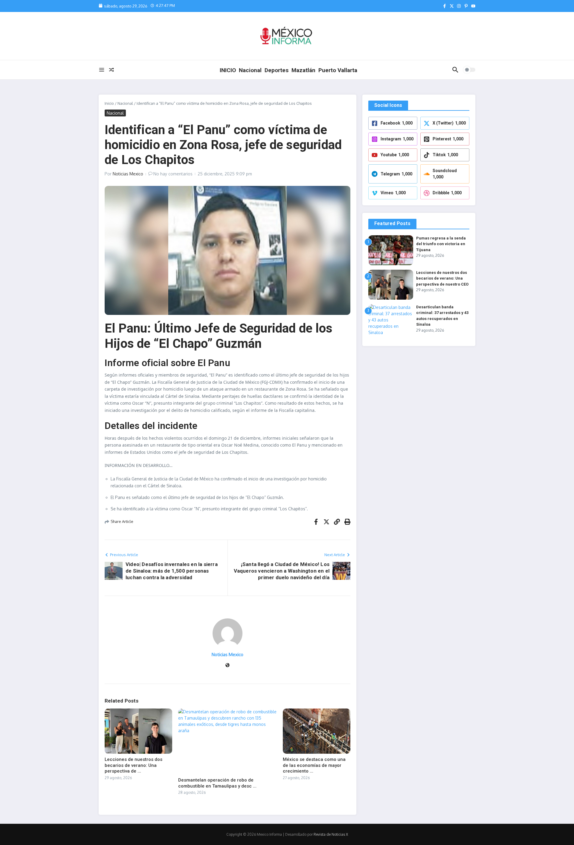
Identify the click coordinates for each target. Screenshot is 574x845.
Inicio (109, 103)
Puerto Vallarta (337, 70)
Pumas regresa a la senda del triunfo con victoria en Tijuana (441, 244)
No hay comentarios (173, 173)
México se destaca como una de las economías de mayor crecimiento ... (314, 765)
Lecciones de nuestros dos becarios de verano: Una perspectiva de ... (133, 765)
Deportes (276, 70)
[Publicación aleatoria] (111, 69)
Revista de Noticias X (331, 834)
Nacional (250, 70)
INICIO (228, 70)
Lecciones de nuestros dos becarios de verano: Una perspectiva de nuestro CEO (442, 278)
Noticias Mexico (128, 173)
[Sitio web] (227, 665)
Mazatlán (303, 70)
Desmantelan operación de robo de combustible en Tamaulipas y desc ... (217, 783)
